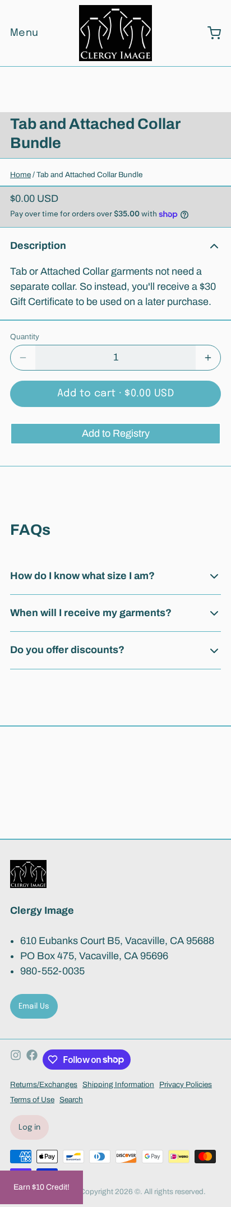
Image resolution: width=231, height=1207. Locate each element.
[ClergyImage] (115, 33)
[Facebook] (32, 1059)
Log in (30, 1127)
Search (71, 1099)
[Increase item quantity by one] (208, 357)
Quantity (24, 336)
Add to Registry (116, 433)
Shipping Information (118, 1084)
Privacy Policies (185, 1084)
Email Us (34, 1006)
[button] (115, 394)
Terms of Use (32, 1099)
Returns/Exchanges (43, 1084)
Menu (24, 33)
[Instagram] (15, 1059)
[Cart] (209, 33)
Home (20, 174)
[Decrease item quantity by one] (23, 357)
